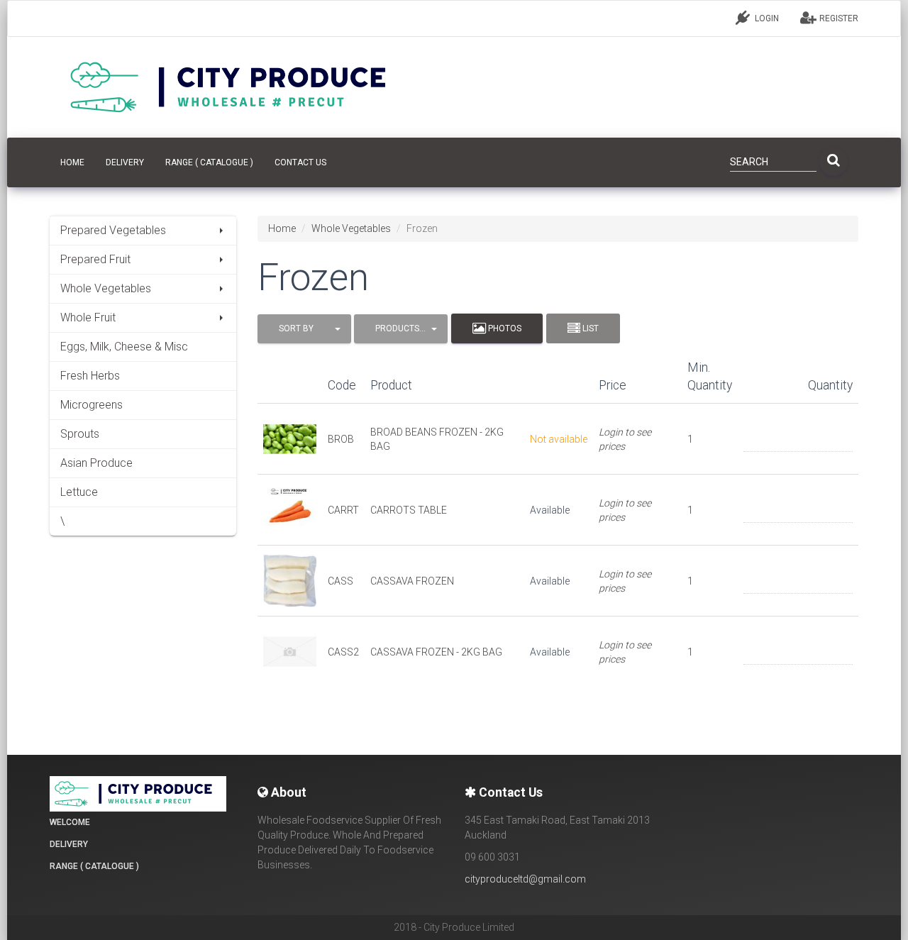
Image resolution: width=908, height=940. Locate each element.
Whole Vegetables (105, 288)
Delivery (125, 162)
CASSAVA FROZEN (412, 581)
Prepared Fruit (95, 259)
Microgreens (91, 404)
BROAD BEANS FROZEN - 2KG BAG (437, 439)
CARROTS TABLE (408, 510)
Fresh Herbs (90, 375)
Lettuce (79, 492)
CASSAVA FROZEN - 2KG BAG (436, 652)
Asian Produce (96, 463)
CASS (340, 581)
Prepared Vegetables (113, 230)
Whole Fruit (88, 317)
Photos (503, 328)
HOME (72, 162)
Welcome (70, 822)
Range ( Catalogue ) (209, 162)
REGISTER (837, 18)
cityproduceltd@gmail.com (525, 879)
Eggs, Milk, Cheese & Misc (124, 346)
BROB (341, 439)
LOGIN (766, 18)
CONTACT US (300, 162)
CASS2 (343, 652)
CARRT (343, 510)
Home (282, 228)
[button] (304, 328)
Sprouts (79, 434)
